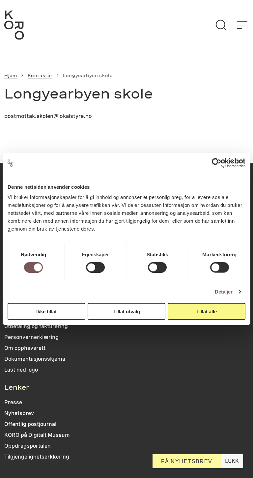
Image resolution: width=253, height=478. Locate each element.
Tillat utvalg (126, 311)
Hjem (10, 75)
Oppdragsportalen (27, 446)
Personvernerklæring (31, 337)
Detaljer (224, 291)
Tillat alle (206, 311)
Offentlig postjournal (30, 424)
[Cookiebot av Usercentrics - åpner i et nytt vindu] (216, 163)
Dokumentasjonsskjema (34, 359)
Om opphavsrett (24, 348)
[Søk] (221, 25)
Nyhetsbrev (19, 413)
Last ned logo (21, 370)
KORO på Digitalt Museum (37, 435)
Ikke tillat (46, 311)
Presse (13, 402)
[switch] (95, 267)
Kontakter (40, 75)
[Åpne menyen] (242, 25)
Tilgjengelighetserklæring (36, 457)
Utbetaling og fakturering (36, 326)
